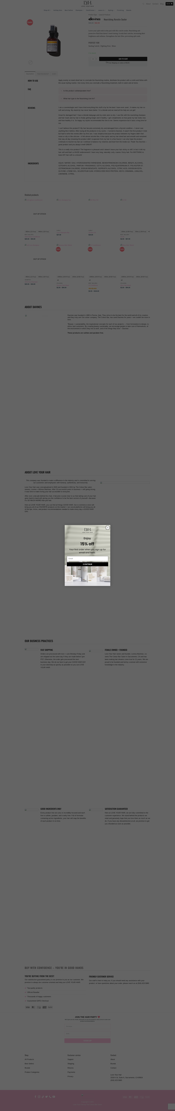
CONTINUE (87, 564)
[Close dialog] (107, 527)
